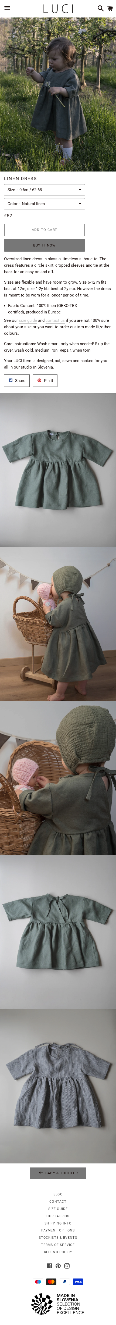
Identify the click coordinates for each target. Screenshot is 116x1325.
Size (11, 189)
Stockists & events (58, 1238)
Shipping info (58, 1223)
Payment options (58, 1230)
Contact (57, 1201)
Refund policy (58, 1252)
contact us (55, 320)
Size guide (58, 1209)
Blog (58, 1194)
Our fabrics (57, 1216)
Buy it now (44, 245)
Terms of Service (58, 1245)
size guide (28, 320)
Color (13, 203)
